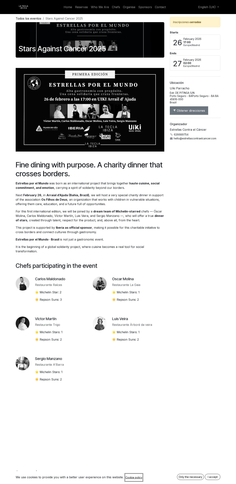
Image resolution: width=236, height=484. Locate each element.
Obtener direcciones (190, 110)
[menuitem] (68, 7)
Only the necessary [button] (190, 476)
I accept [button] (213, 476)
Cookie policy (133, 477)
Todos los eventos (28, 18)
